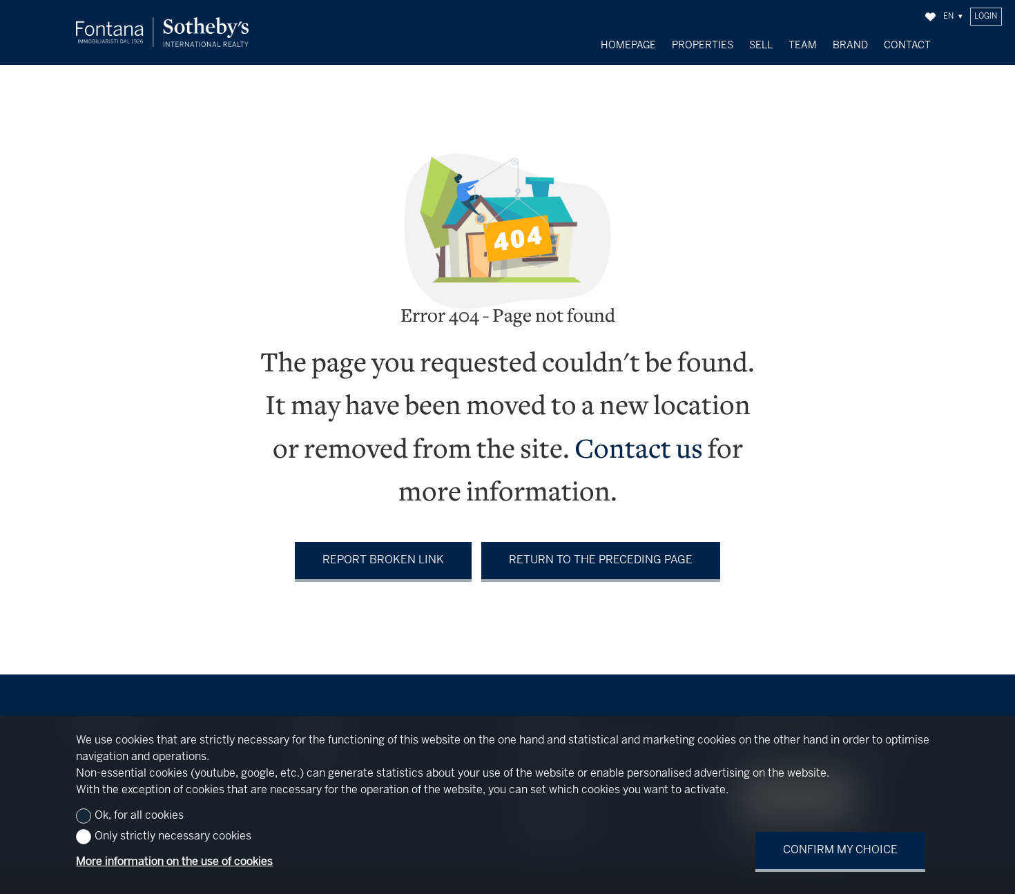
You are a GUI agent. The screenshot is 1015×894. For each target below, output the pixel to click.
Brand (850, 45)
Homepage (628, 45)
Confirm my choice (840, 850)
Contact (907, 45)
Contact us (638, 451)
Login (985, 16)
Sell (761, 45)
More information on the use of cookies (174, 862)
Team (803, 45)
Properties (702, 45)
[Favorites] (930, 17)
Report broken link (383, 560)
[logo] (162, 32)
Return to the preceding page (601, 560)
